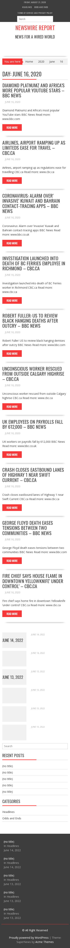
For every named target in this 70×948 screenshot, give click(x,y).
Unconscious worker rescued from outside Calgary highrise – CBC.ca (33, 373)
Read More (12, 127)
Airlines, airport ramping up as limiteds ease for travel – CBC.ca (33, 147)
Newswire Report (35, 28)
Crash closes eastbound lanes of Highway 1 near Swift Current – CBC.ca (33, 474)
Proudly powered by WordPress (29, 937)
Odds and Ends (41, 7)
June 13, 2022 (12, 677)
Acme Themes (44, 942)
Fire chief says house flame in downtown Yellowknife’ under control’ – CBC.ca (32, 580)
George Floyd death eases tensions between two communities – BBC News (27, 527)
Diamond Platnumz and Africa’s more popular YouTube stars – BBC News (33, 90)
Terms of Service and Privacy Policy (35, 12)
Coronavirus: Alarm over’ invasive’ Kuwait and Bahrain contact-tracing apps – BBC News (31, 203)
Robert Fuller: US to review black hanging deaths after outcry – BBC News (30, 320)
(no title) (7, 766)
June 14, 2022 (12, 640)
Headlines (27, 7)
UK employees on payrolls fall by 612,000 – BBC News (32, 424)
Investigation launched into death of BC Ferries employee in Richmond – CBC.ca (33, 263)
